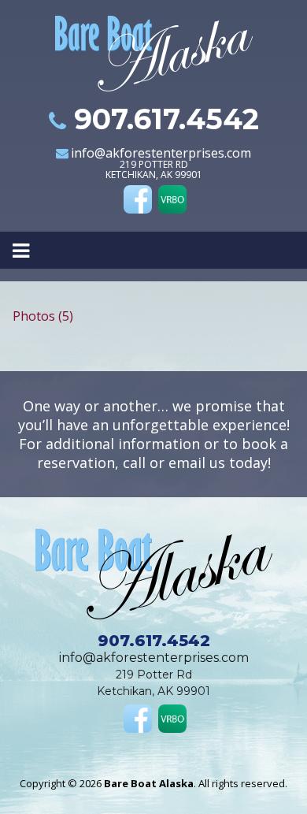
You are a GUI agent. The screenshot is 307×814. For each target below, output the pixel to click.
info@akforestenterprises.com (161, 153)
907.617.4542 (166, 119)
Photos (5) (43, 316)
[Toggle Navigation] (153, 250)
